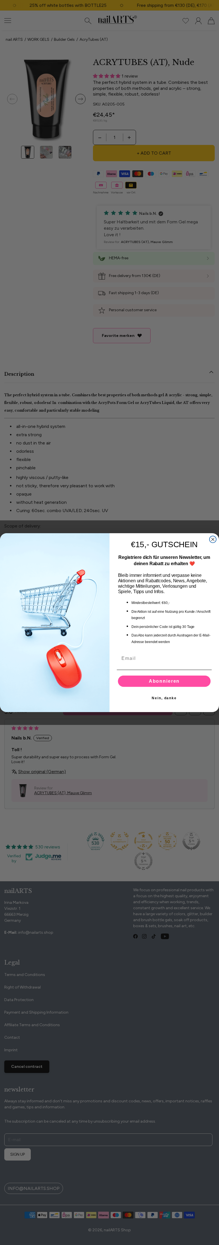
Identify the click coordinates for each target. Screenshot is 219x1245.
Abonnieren (164, 680)
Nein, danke (164, 698)
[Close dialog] (213, 539)
